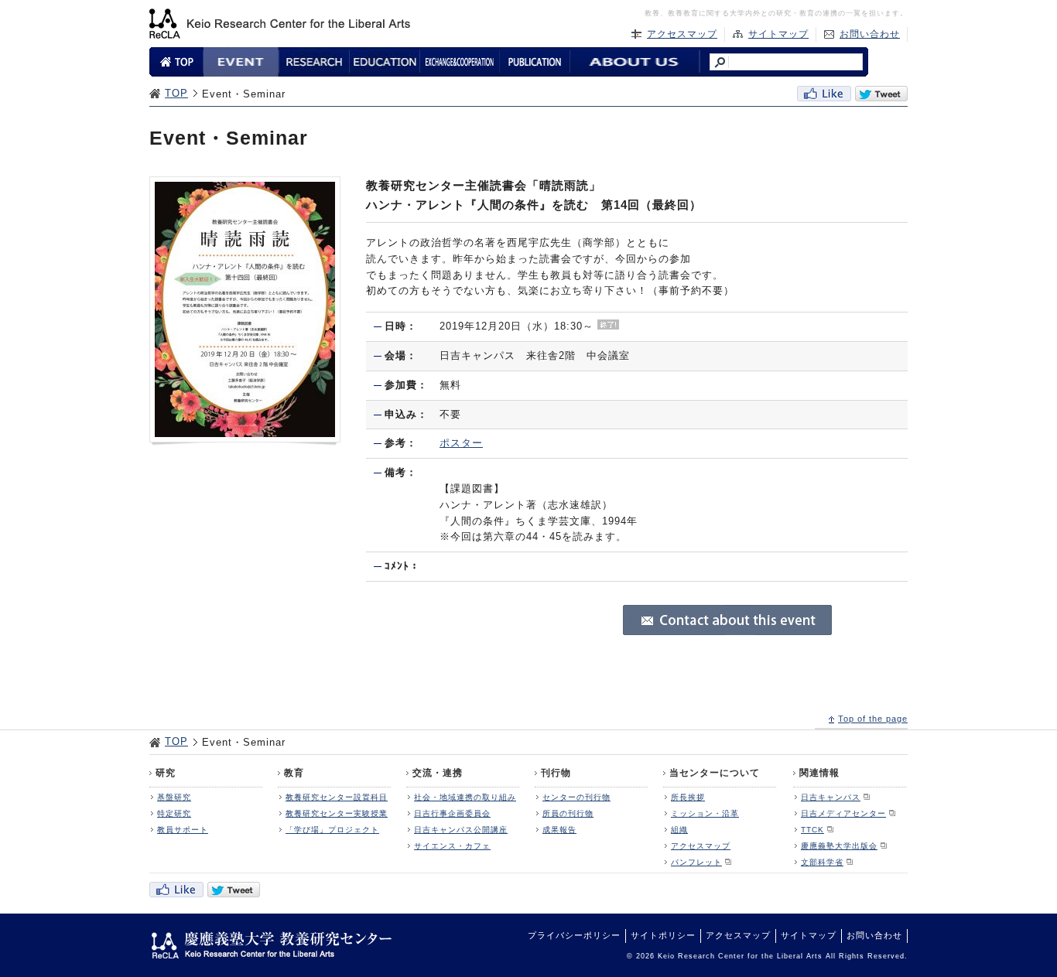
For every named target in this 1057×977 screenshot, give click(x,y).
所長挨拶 (688, 797)
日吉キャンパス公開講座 (461, 829)
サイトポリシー (663, 935)
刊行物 (556, 772)
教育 (294, 772)
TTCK (812, 829)
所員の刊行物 (567, 813)
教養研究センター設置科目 (337, 797)
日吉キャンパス (830, 797)
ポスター (461, 443)
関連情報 (819, 772)
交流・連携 (437, 772)
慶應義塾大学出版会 (839, 846)
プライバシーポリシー (574, 935)
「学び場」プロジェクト (332, 829)
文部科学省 (822, 862)
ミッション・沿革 (705, 813)
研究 (166, 772)
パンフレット (696, 862)
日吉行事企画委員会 (452, 813)
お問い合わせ (870, 34)
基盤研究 (174, 797)
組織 (679, 829)
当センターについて (714, 772)
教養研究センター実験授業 (337, 813)
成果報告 (559, 829)
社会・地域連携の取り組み (465, 797)
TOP (176, 93)
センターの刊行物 (576, 797)
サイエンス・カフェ (452, 846)
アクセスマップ (682, 34)
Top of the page (873, 718)
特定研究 (174, 813)
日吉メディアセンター (843, 813)
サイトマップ (778, 34)
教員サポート (182, 829)
